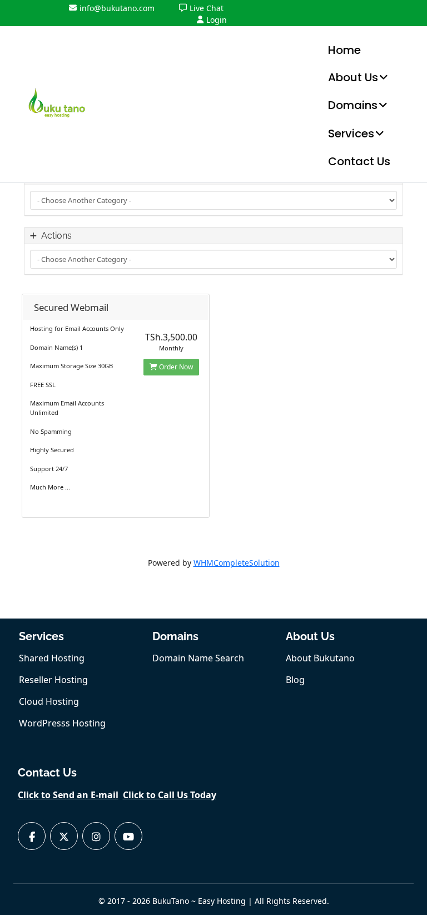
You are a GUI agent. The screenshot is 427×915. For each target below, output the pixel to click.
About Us (353, 77)
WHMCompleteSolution (236, 562)
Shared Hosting (52, 658)
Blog (295, 680)
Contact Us (359, 161)
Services (351, 133)
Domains (353, 105)
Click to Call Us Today (169, 795)
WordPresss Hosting (62, 723)
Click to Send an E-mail (68, 795)
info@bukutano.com (117, 8)
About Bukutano (320, 658)
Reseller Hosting (53, 680)
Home (344, 50)
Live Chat (207, 8)
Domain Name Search (198, 658)
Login (216, 20)
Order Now (175, 367)
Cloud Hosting (49, 701)
